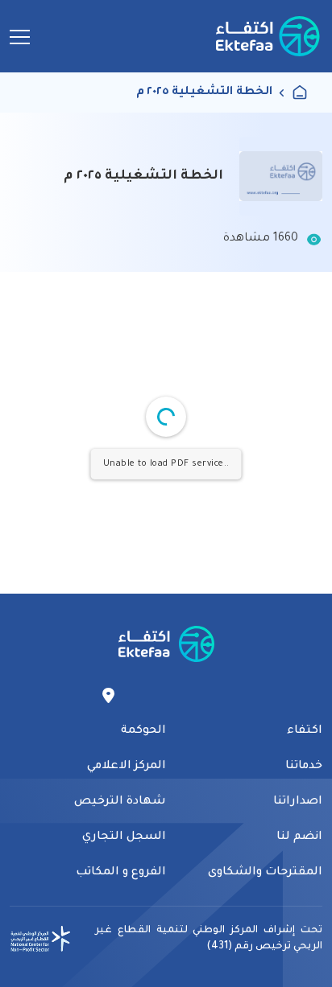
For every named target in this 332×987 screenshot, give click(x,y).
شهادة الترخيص (120, 802)
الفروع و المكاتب (121, 872)
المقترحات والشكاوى (265, 872)
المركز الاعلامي (126, 766)
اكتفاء (304, 731)
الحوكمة (143, 731)
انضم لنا (299, 837)
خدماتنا (303, 766)
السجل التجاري (124, 837)
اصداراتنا (297, 802)
